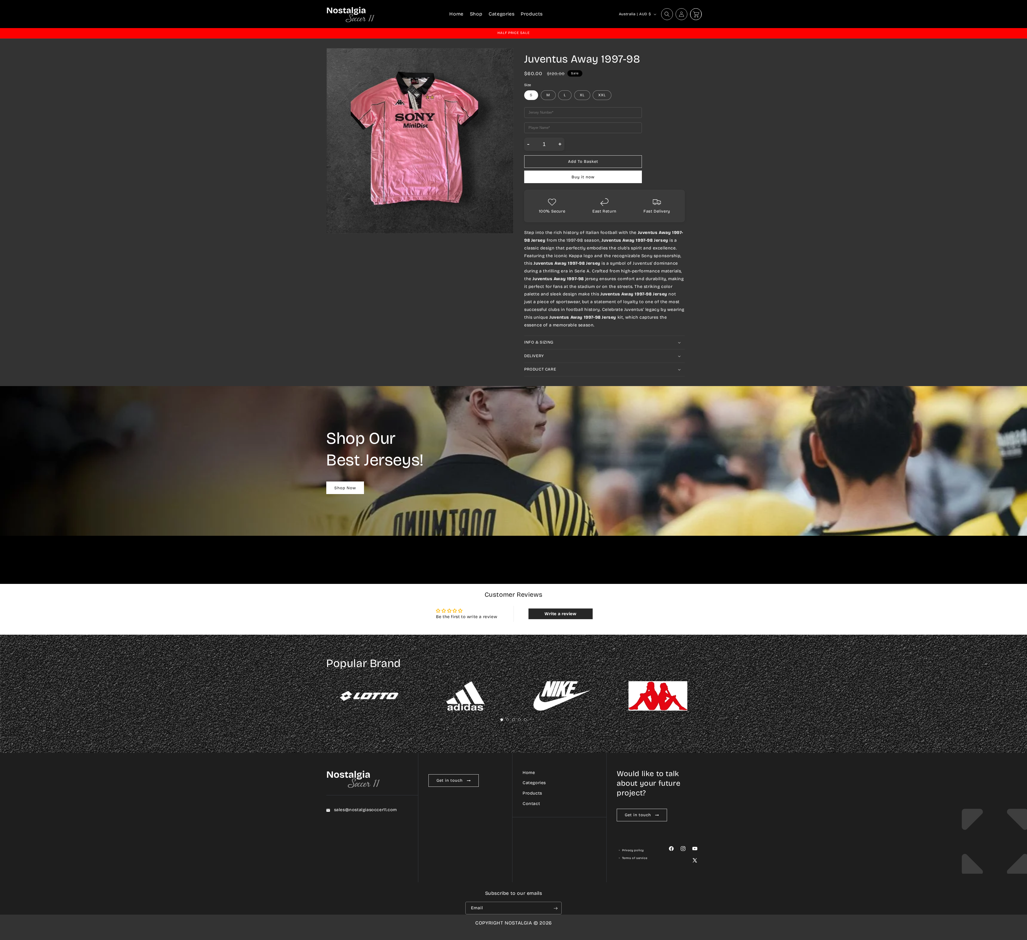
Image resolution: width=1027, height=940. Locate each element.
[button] (667, 14)
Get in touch (449, 780)
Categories (534, 782)
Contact (531, 803)
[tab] (501, 719)
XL (582, 95)
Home (529, 772)
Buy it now (583, 177)
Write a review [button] (560, 613)
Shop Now (345, 488)
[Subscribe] (555, 908)
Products (532, 793)
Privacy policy (633, 850)
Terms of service (634, 858)
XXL (602, 95)
